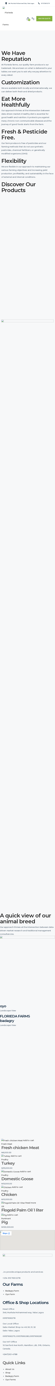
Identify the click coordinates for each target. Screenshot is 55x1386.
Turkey (8, 1163)
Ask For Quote (44, 18)
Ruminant (6, 1218)
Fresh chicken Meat (20, 1147)
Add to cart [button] (28, 1140)
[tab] (27, 1309)
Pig (4, 1222)
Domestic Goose (17, 1178)
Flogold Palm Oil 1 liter (22, 1210)
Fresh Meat (6, 1144)
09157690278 (45, 3)
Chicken (9, 1194)
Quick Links (14, 1362)
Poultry (4, 1159)
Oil (2, 1206)
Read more (30, 1203)
